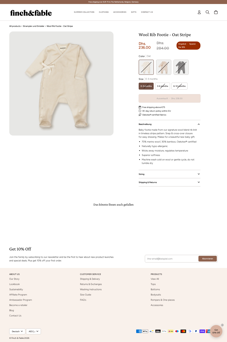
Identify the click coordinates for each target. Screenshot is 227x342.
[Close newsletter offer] (222, 325)
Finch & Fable (17, 338)
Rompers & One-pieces (163, 299)
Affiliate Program (18, 294)
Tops (153, 284)
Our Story (14, 278)
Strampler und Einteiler (33, 26)
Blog (11, 310)
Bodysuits (156, 294)
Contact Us (15, 315)
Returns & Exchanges (91, 284)
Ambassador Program (20, 299)
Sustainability (16, 289)
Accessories (157, 305)
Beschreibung (145, 124)
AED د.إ (32, 331)
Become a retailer (18, 305)
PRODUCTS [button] (156, 274)
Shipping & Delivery (90, 278)
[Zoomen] (61, 83)
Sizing (141, 174)
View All (155, 278)
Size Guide (85, 294)
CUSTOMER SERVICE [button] (90, 274)
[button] (104, 12)
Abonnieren (207, 258)
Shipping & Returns (148, 182)
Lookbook (14, 284)
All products (15, 26)
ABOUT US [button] (14, 274)
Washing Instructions (91, 289)
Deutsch (16, 331)
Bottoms (155, 289)
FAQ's (83, 299)
